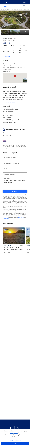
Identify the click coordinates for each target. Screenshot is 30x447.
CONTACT (15, 191)
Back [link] (5, 6)
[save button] (24, 6)
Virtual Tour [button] (24, 34)
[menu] (4, 2)
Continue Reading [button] (9, 102)
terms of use (21, 217)
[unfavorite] (23, 229)
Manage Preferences (15, 440)
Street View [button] (15, 34)
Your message (7, 178)
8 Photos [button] (5, 34)
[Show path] (15, 38)
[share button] (26, 6)
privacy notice (6, 218)
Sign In (24, 2)
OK (15, 443)
